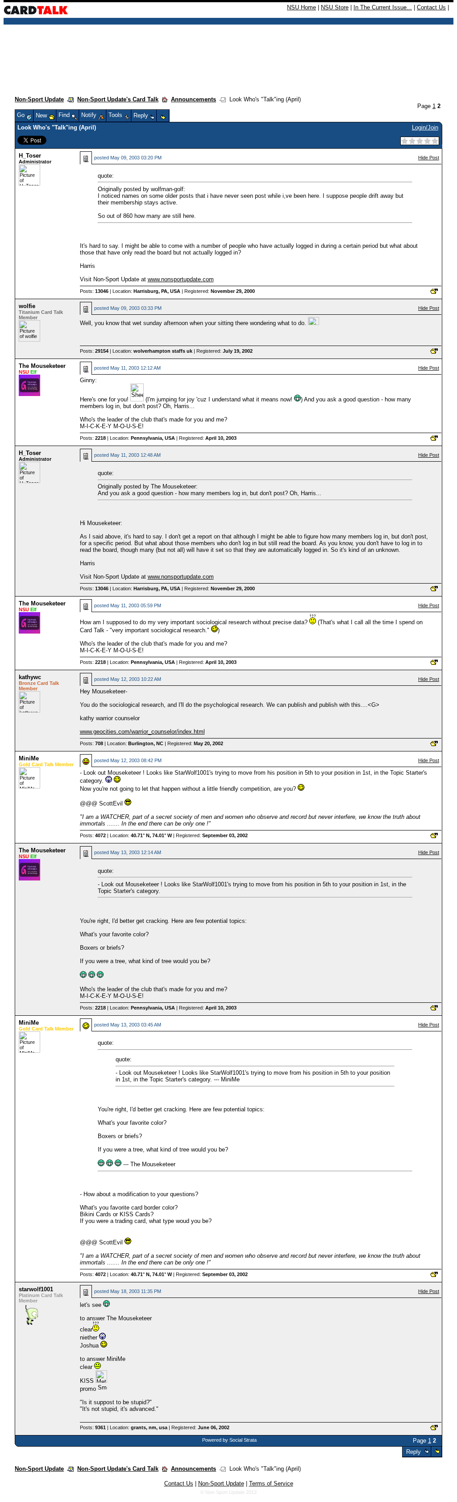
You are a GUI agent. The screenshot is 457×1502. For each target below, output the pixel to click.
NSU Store (335, 7)
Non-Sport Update (39, 99)
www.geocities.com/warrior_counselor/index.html (142, 731)
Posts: (94, 291)
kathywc (30, 677)
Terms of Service (271, 1483)
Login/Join (425, 127)
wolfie (27, 306)
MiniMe (29, 758)
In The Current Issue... (382, 7)
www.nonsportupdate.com (181, 279)
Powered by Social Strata (229, 1440)
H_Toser (30, 155)
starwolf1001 (36, 1289)
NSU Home (301, 7)
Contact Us (431, 7)
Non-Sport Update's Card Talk (117, 99)
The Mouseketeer (42, 366)
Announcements (193, 99)
